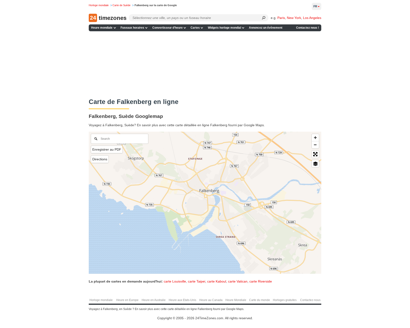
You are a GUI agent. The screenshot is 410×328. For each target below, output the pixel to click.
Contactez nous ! (307, 27)
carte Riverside (260, 281)
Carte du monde (259, 300)
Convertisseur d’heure (167, 27)
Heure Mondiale (235, 300)
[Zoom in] (315, 137)
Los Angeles (312, 18)
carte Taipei (196, 281)
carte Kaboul (216, 281)
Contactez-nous (310, 300)
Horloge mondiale (101, 300)
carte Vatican (237, 281)
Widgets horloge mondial (224, 27)
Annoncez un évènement (265, 27)
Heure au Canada (211, 300)
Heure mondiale (101, 27)
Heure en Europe (127, 300)
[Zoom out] (315, 144)
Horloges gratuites (285, 300)
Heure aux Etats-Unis (182, 300)
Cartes (195, 27)
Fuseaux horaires (132, 27)
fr (315, 6)
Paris (281, 18)
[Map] (205, 203)
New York (294, 18)
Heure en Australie (154, 300)
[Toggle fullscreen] (315, 154)
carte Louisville (175, 281)
